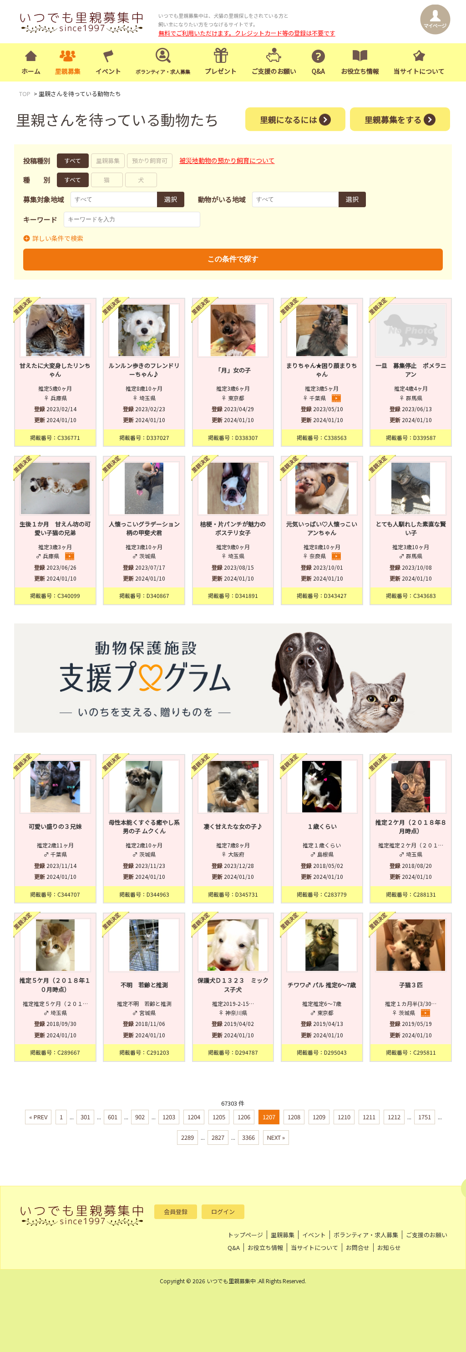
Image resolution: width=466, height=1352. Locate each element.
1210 (344, 1116)
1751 (424, 1116)
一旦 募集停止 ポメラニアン (410, 370)
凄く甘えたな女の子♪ (233, 826)
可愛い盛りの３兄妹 (55, 826)
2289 (187, 1137)
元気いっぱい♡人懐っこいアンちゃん (321, 528)
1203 (168, 1116)
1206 (244, 1116)
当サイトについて (419, 71)
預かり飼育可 (149, 160)
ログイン (223, 1211)
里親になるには (288, 119)
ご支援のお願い (274, 71)
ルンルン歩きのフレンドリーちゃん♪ (144, 370)
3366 (248, 1137)
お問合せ (358, 1247)
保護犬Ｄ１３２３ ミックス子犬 (233, 985)
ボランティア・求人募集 (366, 1234)
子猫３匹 (411, 984)
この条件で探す (233, 259)
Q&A (318, 71)
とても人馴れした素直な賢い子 (410, 528)
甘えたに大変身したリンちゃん (55, 370)
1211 (369, 1116)
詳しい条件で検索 (57, 238)
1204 (193, 1116)
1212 (394, 1116)
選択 (170, 199)
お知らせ (389, 1247)
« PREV (38, 1116)
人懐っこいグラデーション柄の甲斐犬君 (144, 528)
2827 (218, 1137)
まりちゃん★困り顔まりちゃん (321, 370)
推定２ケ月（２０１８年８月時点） (410, 827)
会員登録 (175, 1211)
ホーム (31, 71)
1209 (319, 1116)
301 (85, 1116)
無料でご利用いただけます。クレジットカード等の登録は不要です (246, 33)
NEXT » (276, 1137)
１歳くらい (322, 826)
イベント (108, 71)
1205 (219, 1116)
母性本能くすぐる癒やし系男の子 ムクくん (144, 827)
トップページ (245, 1234)
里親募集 (68, 71)
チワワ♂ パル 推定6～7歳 (322, 984)
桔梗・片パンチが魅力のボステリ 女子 (233, 528)
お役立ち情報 (360, 71)
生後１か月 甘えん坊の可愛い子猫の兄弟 (55, 528)
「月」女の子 (233, 370)
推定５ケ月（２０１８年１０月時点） (55, 985)
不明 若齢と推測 (144, 984)
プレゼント (221, 71)
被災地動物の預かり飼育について (227, 160)
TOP (24, 93)
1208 (294, 1116)
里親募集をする (393, 119)
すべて (72, 160)
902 (140, 1116)
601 (112, 1116)
